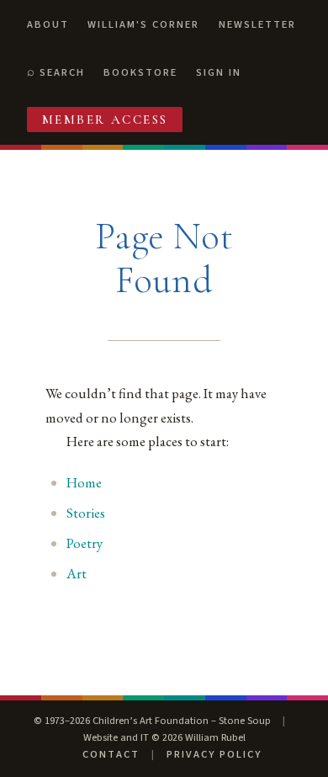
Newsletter (257, 24)
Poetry (84, 543)
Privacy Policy (214, 754)
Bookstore (140, 72)
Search (62, 72)
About (48, 24)
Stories (85, 512)
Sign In (218, 72)
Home (84, 482)
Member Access (105, 119)
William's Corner (143, 24)
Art (76, 573)
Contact (111, 754)
